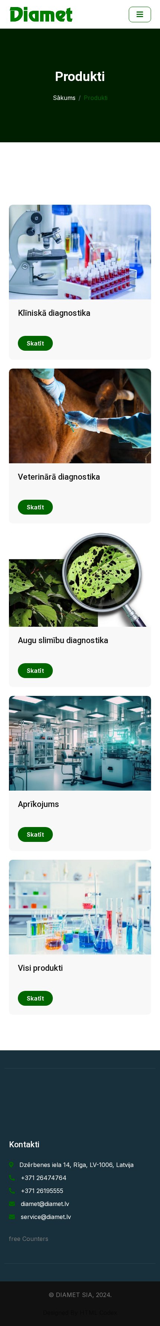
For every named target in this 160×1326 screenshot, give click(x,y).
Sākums (64, 97)
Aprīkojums (38, 804)
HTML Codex (98, 1312)
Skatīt (35, 343)
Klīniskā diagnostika (54, 313)
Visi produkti (40, 968)
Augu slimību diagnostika (63, 640)
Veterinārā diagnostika (59, 477)
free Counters (28, 1238)
